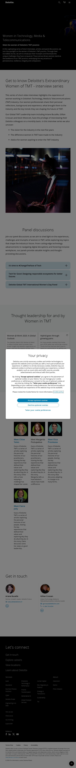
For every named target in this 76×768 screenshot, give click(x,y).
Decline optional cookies (38, 405)
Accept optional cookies (38, 400)
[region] (38, 384)
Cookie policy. (58, 392)
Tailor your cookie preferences (38, 410)
